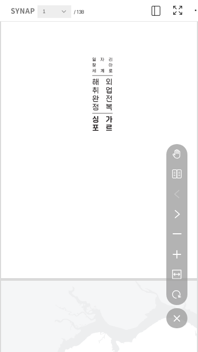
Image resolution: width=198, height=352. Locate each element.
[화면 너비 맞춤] (176, 274)
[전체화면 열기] (177, 10)
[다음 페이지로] (176, 214)
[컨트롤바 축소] (176, 318)
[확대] (176, 254)
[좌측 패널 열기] (156, 10)
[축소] (176, 234)
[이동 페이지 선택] (66, 14)
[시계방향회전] (176, 294)
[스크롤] (176, 154)
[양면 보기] (176, 174)
